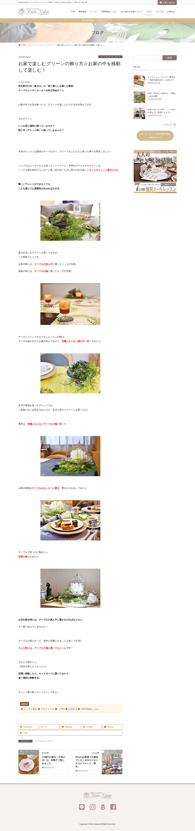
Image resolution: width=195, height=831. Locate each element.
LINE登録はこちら (90, 709)
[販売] (112, 760)
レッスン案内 (30, 709)
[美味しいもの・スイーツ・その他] (28, 760)
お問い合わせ (169, 2)
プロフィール (47, 709)
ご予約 (61, 709)
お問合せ (72, 709)
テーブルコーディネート (110, 57)
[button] (155, 136)
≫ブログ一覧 (169, 124)
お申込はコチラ (104, 20)
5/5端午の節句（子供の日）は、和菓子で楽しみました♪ (53, 760)
